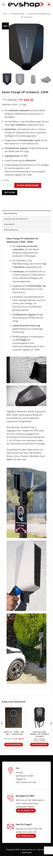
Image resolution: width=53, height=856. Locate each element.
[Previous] (6, 47)
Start (5, 13)
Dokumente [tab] (9, 224)
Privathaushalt (17, 13)
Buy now (10, 192)
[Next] (47, 47)
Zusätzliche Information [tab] (16, 219)
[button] (3, 4)
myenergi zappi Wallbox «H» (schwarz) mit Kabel (39, 734)
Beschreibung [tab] (10, 213)
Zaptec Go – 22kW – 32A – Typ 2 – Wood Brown (13, 733)
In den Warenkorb (28, 185)
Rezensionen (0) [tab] (11, 230)
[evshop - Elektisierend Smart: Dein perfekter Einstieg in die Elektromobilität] (26, 4)
